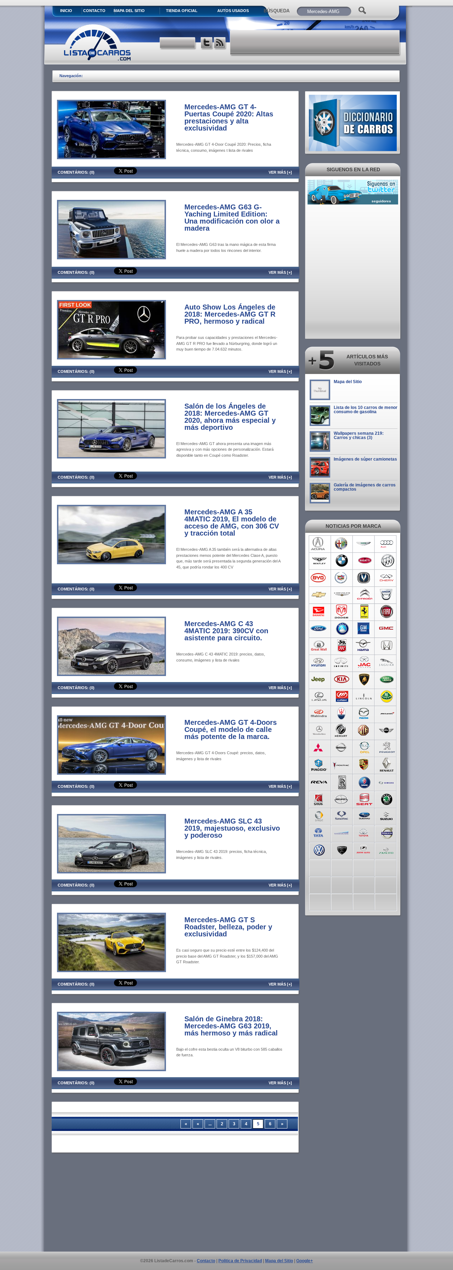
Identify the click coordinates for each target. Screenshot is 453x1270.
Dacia (387, 594)
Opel (364, 747)
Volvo (387, 832)
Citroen (364, 594)
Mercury (342, 730)
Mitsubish (319, 747)
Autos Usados (233, 10)
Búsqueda (276, 10)
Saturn (319, 798)
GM (364, 628)
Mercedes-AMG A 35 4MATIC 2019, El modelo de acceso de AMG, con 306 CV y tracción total (231, 522)
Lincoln (364, 696)
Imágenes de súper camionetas (365, 459)
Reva (319, 781)
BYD (319, 577)
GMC (387, 628)
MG (364, 730)
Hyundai (319, 662)
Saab (364, 781)
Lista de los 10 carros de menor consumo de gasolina (365, 409)
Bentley (319, 560)
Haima (364, 645)
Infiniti (342, 662)
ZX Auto (387, 849)
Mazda (364, 713)
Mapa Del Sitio (129, 10)
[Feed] (220, 43)
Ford (319, 628)
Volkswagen (319, 849)
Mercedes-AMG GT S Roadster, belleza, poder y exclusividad (228, 927)
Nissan (342, 747)
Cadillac (342, 577)
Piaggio (319, 764)
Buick (387, 560)
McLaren (387, 713)
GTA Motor (342, 645)
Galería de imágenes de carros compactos (365, 487)
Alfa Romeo (342, 543)
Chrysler (342, 594)
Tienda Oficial (181, 10)
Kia (342, 679)
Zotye (364, 849)
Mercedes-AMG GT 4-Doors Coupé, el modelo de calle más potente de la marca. (230, 729)
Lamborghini (364, 679)
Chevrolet (319, 594)
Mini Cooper (387, 730)
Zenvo (342, 849)
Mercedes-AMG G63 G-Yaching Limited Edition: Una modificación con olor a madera (232, 217)
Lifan (342, 696)
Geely (342, 628)
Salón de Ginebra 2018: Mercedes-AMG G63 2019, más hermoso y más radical (231, 1026)
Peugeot (387, 747)
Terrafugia (342, 832)
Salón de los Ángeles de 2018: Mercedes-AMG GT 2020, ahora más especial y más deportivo (230, 416)
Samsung (387, 781)
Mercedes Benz (319, 730)
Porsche (364, 764)
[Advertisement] (315, 42)
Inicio (66, 10)
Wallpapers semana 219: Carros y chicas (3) (359, 435)
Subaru (364, 815)
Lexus (319, 696)
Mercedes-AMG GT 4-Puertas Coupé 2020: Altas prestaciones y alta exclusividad (228, 117)
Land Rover (387, 679)
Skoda (387, 798)
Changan (364, 577)
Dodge (342, 611)
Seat (364, 798)
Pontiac (342, 764)
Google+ (304, 1260)
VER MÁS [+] (280, 172)
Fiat (387, 611)
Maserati (342, 713)
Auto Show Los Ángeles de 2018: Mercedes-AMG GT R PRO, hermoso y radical (229, 314)
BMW (342, 560)
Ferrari (364, 611)
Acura (319, 543)
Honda (387, 645)
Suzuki (387, 815)
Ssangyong (342, 815)
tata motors (319, 832)
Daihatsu (319, 611)
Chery (387, 577)
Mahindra (319, 713)
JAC (364, 662)
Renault (387, 764)
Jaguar (387, 662)
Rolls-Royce (342, 781)
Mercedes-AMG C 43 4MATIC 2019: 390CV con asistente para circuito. (226, 631)
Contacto (94, 10)
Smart (319, 815)
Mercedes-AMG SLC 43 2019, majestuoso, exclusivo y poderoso (232, 828)
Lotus (387, 696)
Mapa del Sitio (348, 381)
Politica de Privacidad (240, 1260)
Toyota (364, 832)
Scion (342, 798)
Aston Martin (364, 543)
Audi (387, 543)
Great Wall (319, 645)
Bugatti (364, 560)
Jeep (319, 679)
